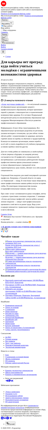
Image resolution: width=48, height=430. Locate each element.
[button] (3, 45)
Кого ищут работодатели (14, 251)
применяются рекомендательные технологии (19, 407)
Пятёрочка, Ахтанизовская (35, 298)
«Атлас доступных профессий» (13, 104)
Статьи (8, 56)
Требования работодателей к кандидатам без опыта (24, 271)
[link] (4, 39)
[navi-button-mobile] (3, 52)
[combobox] (10, 423)
